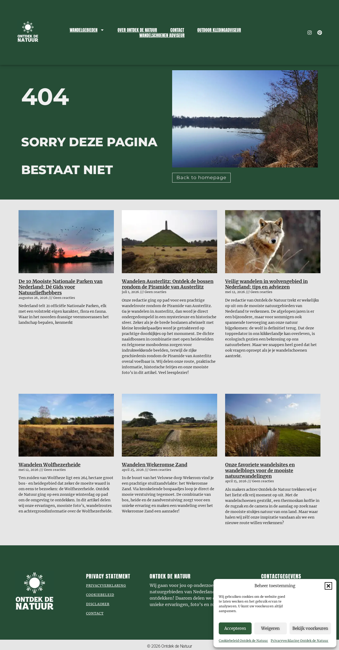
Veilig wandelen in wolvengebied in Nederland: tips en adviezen (266, 284)
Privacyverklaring (106, 585)
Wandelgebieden (83, 30)
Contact (177, 30)
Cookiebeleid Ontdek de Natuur (243, 641)
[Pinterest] (319, 32)
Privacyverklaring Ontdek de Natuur (299, 641)
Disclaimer (97, 604)
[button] (328, 586)
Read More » (28, 332)
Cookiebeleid (100, 595)
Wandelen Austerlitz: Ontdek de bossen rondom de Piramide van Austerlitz (167, 284)
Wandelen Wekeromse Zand (154, 465)
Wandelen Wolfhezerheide (50, 465)
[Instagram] (309, 32)
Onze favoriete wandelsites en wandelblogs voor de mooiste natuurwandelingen (260, 470)
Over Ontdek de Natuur (137, 30)
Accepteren (235, 628)
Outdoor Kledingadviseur (219, 30)
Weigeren (270, 628)
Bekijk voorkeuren (310, 628)
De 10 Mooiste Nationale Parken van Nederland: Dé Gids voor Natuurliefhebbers (60, 287)
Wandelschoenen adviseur (162, 35)
